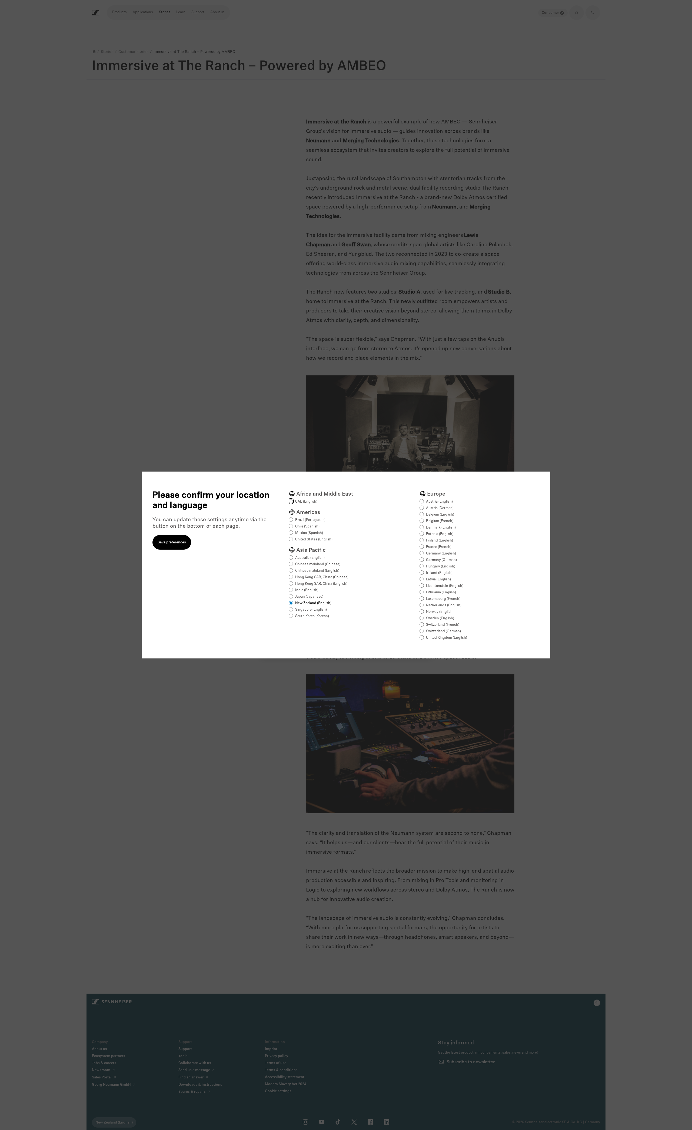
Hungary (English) (440, 566)
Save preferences (172, 542)
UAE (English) (306, 501)
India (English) (306, 590)
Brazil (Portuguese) (310, 520)
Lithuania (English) (441, 592)
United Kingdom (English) (446, 638)
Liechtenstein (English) (444, 586)
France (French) (438, 547)
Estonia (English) (439, 534)
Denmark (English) (441, 527)
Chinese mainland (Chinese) (317, 564)
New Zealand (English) (313, 603)
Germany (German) (441, 560)
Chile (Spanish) (307, 526)
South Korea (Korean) (312, 616)
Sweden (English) (440, 618)
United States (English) (313, 539)
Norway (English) (440, 612)
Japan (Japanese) (309, 596)
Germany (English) (441, 553)
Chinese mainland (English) (317, 571)
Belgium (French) (439, 521)
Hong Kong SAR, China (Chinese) (321, 577)
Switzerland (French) (442, 625)
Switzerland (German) (443, 631)
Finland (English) (439, 540)
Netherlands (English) (443, 605)
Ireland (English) (439, 573)
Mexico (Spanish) (309, 533)
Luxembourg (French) (443, 599)
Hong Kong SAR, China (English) (321, 584)
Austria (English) (439, 501)
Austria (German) (440, 508)
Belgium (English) (440, 514)
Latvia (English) (438, 579)
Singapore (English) (311, 609)
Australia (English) (310, 558)
